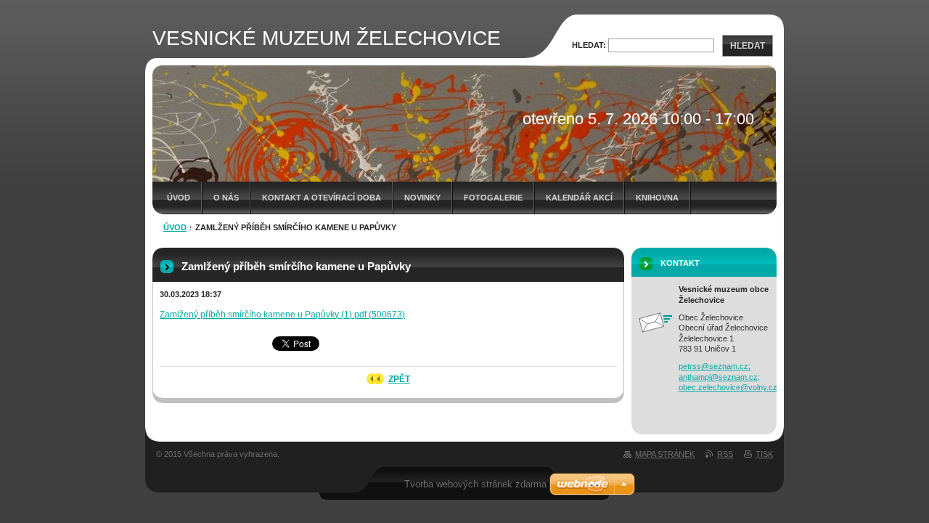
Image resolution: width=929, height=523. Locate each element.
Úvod (178, 197)
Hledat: (589, 45)
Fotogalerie (493, 197)
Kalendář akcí (579, 197)
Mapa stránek (665, 454)
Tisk (764, 454)
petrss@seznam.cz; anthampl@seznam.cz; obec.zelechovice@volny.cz (728, 377)
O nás (226, 197)
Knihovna (657, 197)
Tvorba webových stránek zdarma (475, 484)
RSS (725, 454)
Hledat (747, 46)
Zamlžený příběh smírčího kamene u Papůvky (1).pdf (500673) (282, 314)
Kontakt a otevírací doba (321, 197)
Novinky (422, 197)
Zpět (399, 379)
